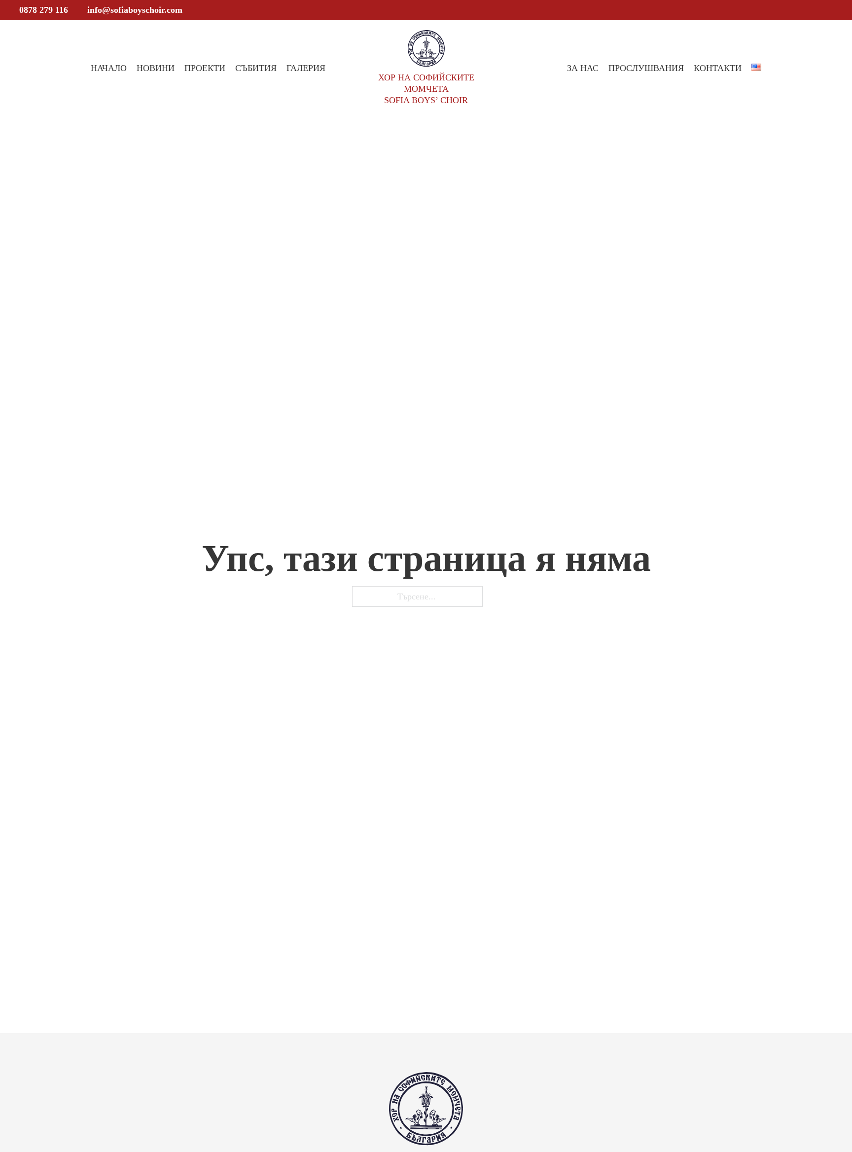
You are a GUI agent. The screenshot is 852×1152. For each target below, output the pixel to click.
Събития (256, 68)
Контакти (718, 68)
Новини (156, 68)
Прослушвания (646, 68)
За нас (583, 68)
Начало (109, 68)
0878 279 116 (43, 10)
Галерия (305, 68)
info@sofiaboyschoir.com (134, 10)
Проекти (204, 68)
